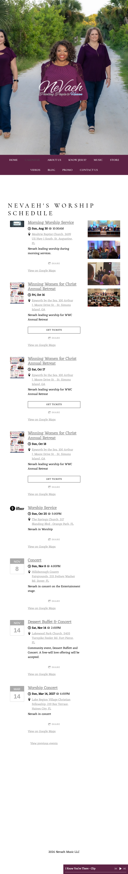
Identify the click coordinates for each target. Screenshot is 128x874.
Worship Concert (43, 688)
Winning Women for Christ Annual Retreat (52, 287)
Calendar (32, 160)
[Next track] (124, 868)
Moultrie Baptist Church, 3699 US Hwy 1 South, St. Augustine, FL (52, 239)
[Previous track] (115, 868)
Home (13, 160)
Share (56, 263)
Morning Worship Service (51, 222)
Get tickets (54, 330)
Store (114, 160)
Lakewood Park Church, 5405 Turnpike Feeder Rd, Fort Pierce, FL (53, 638)
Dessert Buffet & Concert (50, 622)
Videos (35, 170)
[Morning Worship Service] (17, 226)
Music (98, 160)
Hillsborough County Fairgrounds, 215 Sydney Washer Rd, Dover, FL (53, 576)
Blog (51, 170)
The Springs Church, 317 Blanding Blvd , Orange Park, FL (53, 522)
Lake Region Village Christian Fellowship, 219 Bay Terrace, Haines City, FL (51, 704)
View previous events (44, 743)
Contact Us (89, 170)
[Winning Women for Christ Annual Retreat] (17, 302)
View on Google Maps (42, 270)
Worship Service (42, 508)
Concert (35, 560)
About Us (54, 160)
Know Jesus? (77, 160)
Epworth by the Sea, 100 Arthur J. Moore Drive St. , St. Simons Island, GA (52, 305)
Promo (67, 170)
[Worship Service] (17, 510)
